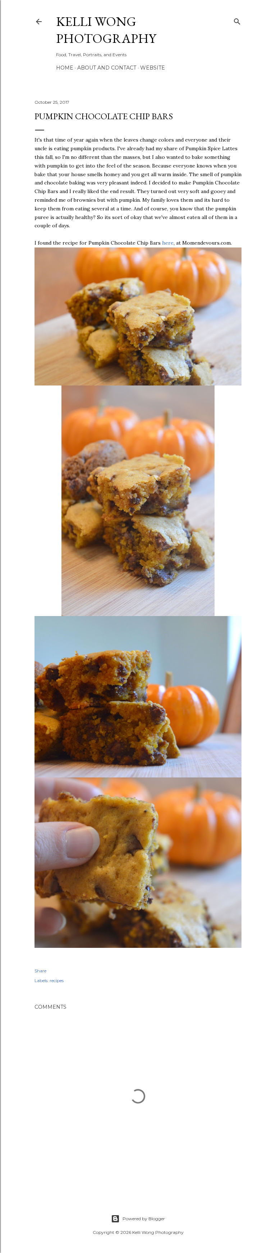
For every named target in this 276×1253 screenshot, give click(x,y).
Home (64, 67)
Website (152, 67)
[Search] (237, 20)
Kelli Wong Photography (106, 30)
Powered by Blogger (144, 1218)
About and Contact (106, 67)
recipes (57, 980)
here (168, 243)
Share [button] (40, 970)
